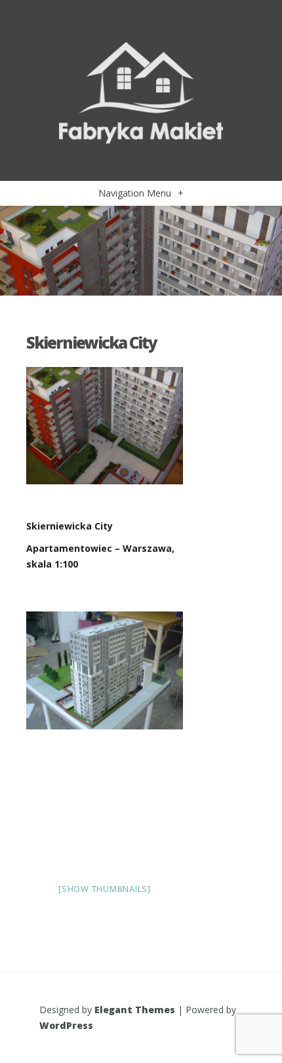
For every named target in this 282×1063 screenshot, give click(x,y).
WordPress (66, 1025)
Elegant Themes (134, 1009)
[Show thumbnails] (104, 889)
